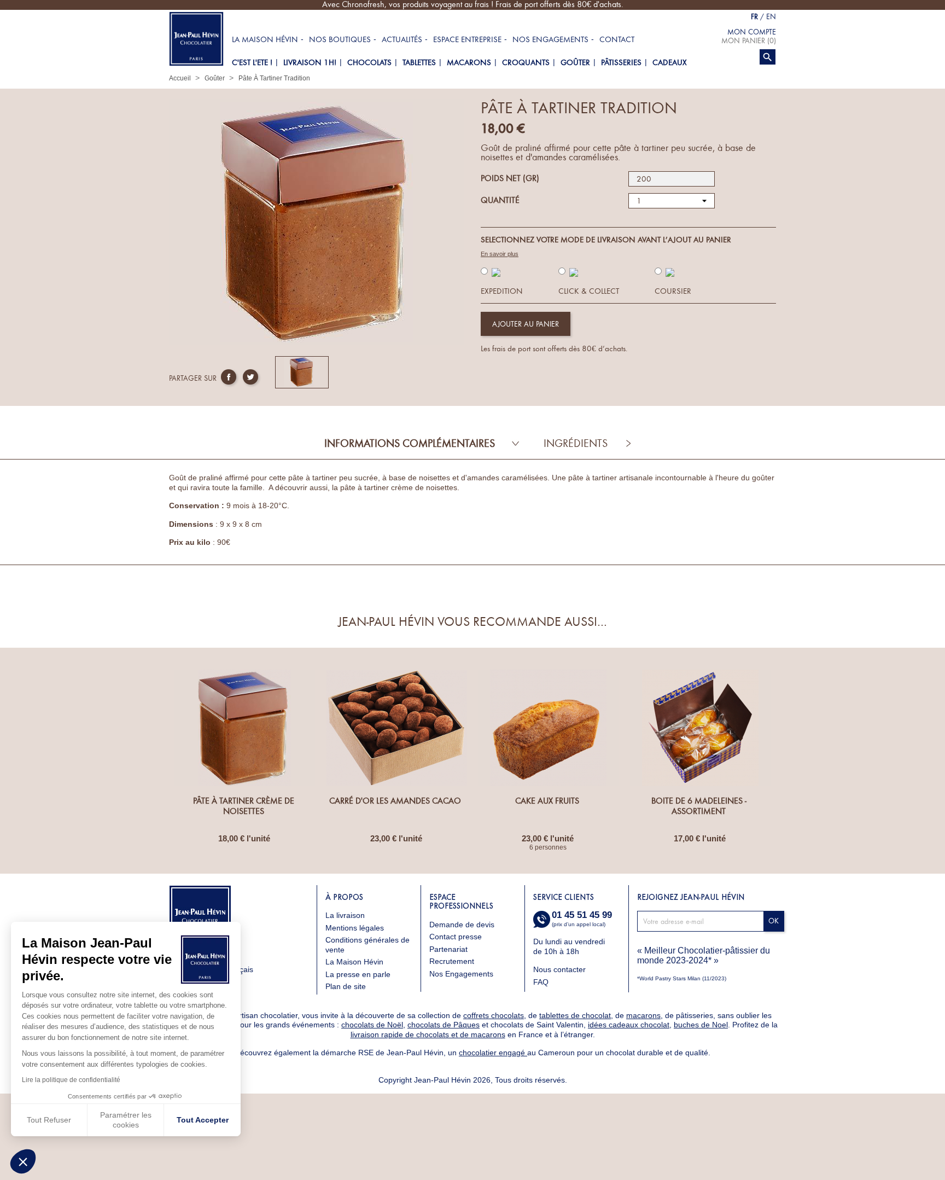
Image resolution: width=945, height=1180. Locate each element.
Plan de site (345, 986)
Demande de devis (461, 924)
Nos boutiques (340, 39)
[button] (23, 1161)
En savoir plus (499, 254)
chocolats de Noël (372, 1024)
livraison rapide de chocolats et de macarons (428, 1034)
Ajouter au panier (525, 324)
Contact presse (455, 936)
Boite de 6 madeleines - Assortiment (698, 806)
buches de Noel (701, 1024)
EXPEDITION (502, 291)
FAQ (541, 982)
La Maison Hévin (265, 39)
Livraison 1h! (309, 62)
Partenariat (448, 949)
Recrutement (451, 961)
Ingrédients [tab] (576, 443)
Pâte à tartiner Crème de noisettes (243, 806)
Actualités (402, 39)
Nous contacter (560, 969)
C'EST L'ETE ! (252, 62)
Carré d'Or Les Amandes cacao (395, 801)
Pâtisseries (621, 62)
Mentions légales (354, 927)
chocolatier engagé (493, 1052)
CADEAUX (669, 62)
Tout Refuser (49, 1119)
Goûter (575, 62)
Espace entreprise (467, 39)
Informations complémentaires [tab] (409, 443)
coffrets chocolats (493, 1015)
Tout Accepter (203, 1119)
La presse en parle (357, 974)
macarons (643, 1015)
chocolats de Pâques (443, 1024)
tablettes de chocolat (575, 1015)
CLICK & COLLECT (588, 291)
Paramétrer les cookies (125, 1120)
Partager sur (228, 377)
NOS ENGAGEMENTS (550, 39)
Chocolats (369, 62)
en (771, 16)
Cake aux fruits (547, 801)
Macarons (469, 62)
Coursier (673, 291)
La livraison (345, 915)
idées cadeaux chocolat (628, 1024)
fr (754, 16)
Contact (616, 39)
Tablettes (419, 62)
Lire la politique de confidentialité (71, 1080)
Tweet (250, 377)
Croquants (526, 62)
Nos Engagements (461, 973)
